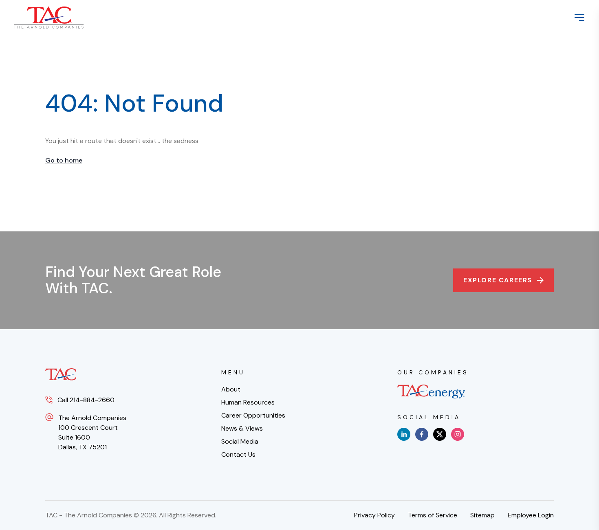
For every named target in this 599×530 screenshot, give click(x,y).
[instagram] (457, 434)
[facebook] (421, 434)
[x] (439, 434)
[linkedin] (403, 434)
